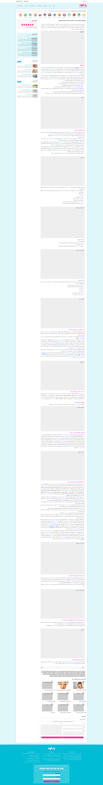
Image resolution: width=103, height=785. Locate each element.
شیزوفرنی (44, 673)
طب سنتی (26, 5)
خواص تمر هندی (28, 48)
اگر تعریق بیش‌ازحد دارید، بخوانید (26, 74)
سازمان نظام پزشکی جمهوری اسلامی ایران (34, 756)
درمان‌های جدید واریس (28, 69)
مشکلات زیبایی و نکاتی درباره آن (81, 690)
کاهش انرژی (64, 676)
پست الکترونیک (58, 776)
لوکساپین (55, 676)
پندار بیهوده (74, 673)
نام (84, 723)
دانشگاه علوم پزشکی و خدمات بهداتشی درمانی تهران (33, 758)
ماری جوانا (43, 352)
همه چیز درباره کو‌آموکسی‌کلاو (27, 89)
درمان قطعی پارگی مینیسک (26, 52)
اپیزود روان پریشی (78, 671)
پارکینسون (82, 538)
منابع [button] (83, 667)
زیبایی (50, 5)
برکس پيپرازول (83, 673)
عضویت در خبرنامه (51, 781)
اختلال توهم (72, 671)
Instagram (27, 1)
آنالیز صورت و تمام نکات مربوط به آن (65, 701)
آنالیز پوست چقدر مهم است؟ (51, 701)
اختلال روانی (62, 671)
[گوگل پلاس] (26, 24)
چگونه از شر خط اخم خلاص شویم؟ (81, 712)
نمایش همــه (19, 61)
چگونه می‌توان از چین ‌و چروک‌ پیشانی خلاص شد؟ (63, 690)
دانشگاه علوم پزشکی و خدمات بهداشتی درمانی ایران (33, 760)
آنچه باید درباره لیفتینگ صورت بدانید (49, 690)
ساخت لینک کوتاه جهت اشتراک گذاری (31, 27)
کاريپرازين (68, 676)
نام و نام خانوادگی (57, 773)
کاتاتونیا (72, 676)
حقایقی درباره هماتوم (28, 64)
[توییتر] (24, 24)
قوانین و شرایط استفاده (42, 768)
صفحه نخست (84, 1)
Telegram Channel (20, 1)
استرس (79, 354)
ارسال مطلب (61, 768)
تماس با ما (55, 768)
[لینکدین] (22, 24)
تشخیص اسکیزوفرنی (69, 673)
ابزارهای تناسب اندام (20, 5)
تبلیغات (58, 768)
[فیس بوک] (28, 24)
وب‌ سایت (83, 730)
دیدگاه (61, 723)
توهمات (63, 673)
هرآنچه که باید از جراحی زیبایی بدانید (65, 712)
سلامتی (53, 5)
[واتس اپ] (32, 24)
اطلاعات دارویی (39, 5)
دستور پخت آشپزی (32, 5)
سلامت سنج (47, 768)
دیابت (59, 332)
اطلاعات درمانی (80, 11)
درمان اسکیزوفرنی (54, 673)
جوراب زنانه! (29, 38)
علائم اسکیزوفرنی (82, 676)
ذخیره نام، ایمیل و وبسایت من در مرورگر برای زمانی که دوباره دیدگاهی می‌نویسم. (73, 734)
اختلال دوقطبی (52, 526)
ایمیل (84, 727)
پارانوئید (78, 673)
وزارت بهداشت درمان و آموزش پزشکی (35, 755)
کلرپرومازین (59, 676)
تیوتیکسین (59, 673)
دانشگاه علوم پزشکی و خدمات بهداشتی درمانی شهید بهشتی (32, 761)
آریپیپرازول (83, 671)
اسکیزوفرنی (77, 67)
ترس (83, 582)
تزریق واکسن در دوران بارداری (26, 43)
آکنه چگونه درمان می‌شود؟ (82, 701)
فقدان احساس (76, 676)
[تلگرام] (30, 24)
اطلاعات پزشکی (45, 5)
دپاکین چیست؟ (53, 712)
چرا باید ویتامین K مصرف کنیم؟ (27, 85)
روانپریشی (48, 673)
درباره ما (51, 768)
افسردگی (57, 526)
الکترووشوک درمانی (44, 671)
